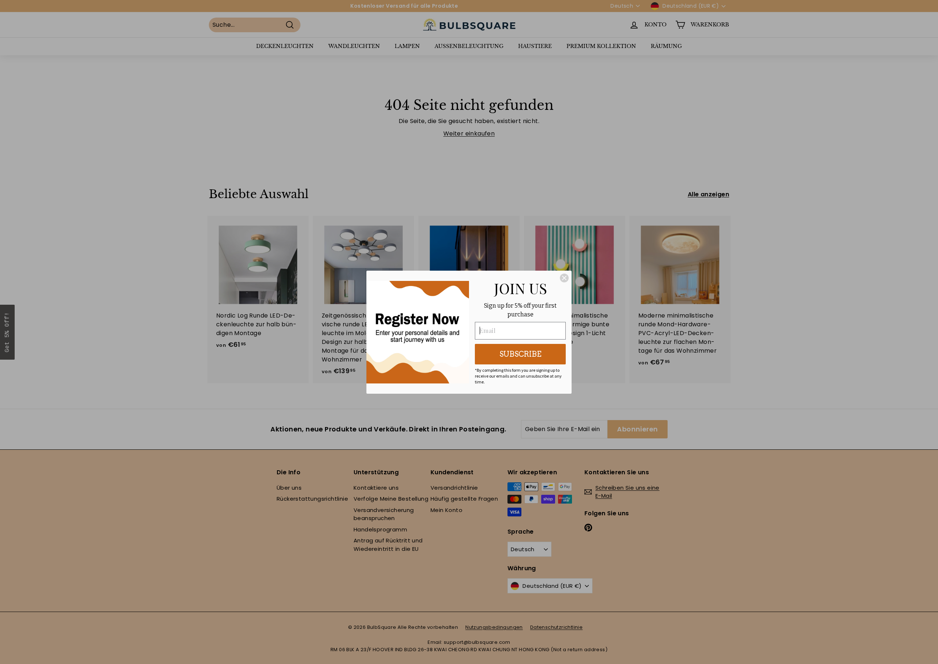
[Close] (564, 278)
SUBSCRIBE (520, 354)
